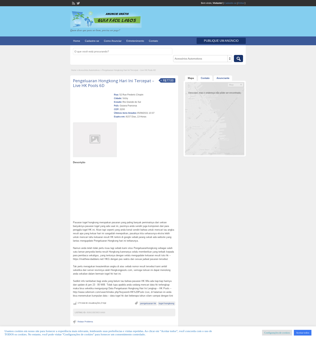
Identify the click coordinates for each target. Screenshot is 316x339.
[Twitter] (77, 2)
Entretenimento (135, 40)
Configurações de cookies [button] (277, 332)
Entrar (241, 3)
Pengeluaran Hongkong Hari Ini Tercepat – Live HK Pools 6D (113, 83)
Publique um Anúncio (221, 40)
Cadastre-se (230, 3)
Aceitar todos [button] (302, 332)
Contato (153, 40)
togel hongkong (166, 303)
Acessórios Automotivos (89, 70)
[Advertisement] (124, 191)
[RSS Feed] (73, 2)
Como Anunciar (113, 40)
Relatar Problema (85, 322)
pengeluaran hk (148, 303)
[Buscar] (238, 58)
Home (76, 40)
